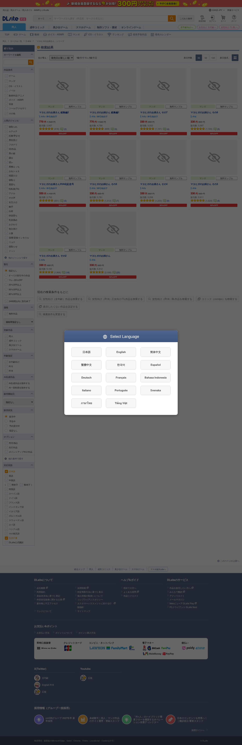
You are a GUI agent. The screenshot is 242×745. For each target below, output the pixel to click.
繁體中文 (86, 365)
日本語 (87, 352)
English (121, 352)
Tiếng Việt (121, 403)
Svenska (155, 390)
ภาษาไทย (86, 403)
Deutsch (86, 377)
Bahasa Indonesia (156, 377)
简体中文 (155, 352)
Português (121, 390)
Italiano (86, 390)
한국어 (121, 365)
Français (121, 377)
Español (156, 365)
